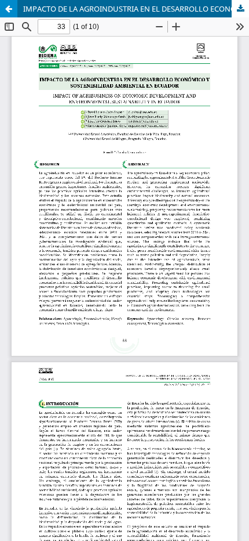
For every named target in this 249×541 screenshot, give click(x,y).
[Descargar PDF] (240, 8)
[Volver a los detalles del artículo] (8, 8)
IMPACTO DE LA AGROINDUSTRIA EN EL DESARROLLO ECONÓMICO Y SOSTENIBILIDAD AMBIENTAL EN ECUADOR (136, 8)
